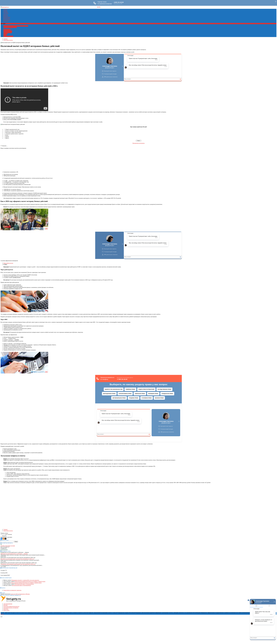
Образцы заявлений (8, 36)
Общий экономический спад (12, 129)
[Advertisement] (138, 160)
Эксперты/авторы (7, 603)
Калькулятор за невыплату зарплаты (12, 590)
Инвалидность (7, 29)
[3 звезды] (2, 534)
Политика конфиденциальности (11, 606)
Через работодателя (8, 263)
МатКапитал (6, 18)
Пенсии (5, 14)
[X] (5, 539)
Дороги (7, 138)
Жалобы (5, 33)
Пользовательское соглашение (10, 607)
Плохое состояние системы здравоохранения (16, 130)
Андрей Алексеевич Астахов (8, 545)
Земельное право (7, 32)
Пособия (5, 12)
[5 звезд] (4, 534)
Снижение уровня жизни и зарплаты (14, 133)
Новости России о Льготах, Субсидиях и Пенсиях (15, 26)
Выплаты (5, 15)
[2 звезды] (1, 534)
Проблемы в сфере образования (13, 132)
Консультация (6, 19)
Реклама (5, 605)
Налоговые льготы (8, 28)
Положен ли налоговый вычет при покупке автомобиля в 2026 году (17, 558)
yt (98, 7)
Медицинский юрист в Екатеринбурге (24, 584)
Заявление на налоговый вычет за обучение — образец (14, 553)
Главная (5, 9)
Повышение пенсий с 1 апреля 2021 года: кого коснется (25, 580)
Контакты (5, 21)
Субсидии (5, 13)
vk (99, 7)
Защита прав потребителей (10, 27)
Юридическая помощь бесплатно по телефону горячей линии (30, 581)
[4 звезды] (3, 534)
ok (97, 7)
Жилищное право (7, 31)
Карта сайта (6, 610)
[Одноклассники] (3, 539)
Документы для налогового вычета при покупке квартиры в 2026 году (18, 564)
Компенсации (6, 17)
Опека (5, 35)
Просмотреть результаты (139, 143)
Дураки (7, 136)
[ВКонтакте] (1, 539)
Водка (6, 135)
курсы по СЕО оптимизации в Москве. (20, 594)
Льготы (5, 10)
